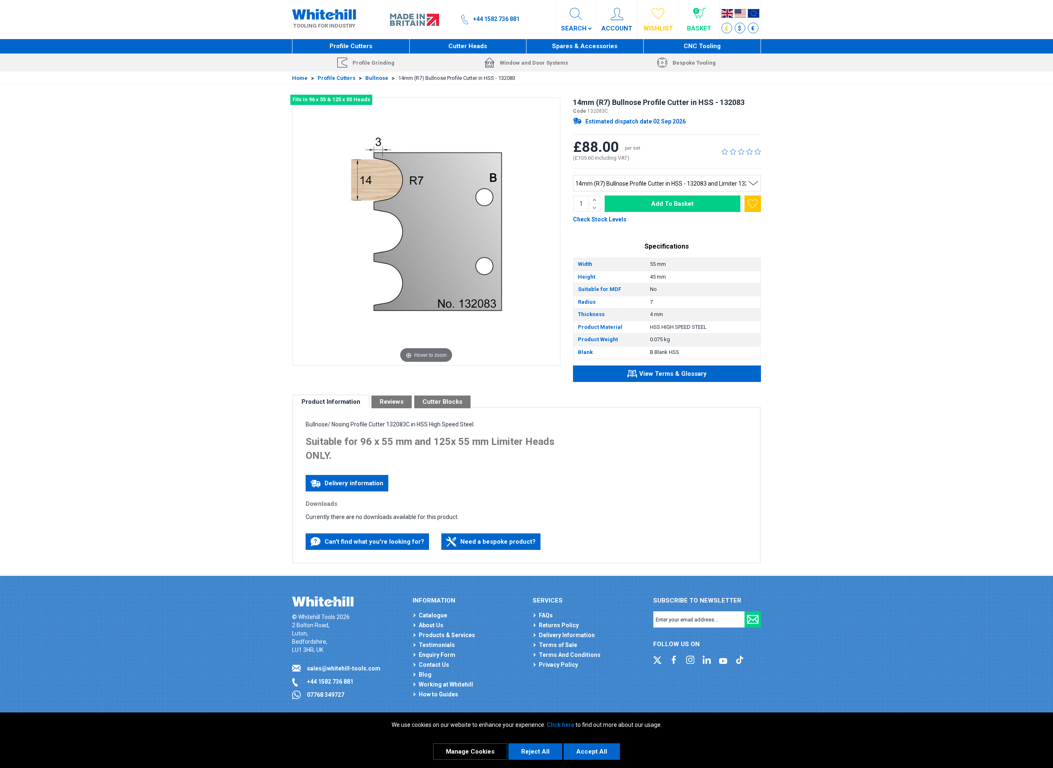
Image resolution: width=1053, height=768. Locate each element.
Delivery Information (567, 635)
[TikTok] (739, 659)
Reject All (535, 751)
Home (300, 78)
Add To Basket (672, 203)
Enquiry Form (437, 655)
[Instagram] (690, 659)
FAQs (546, 615)
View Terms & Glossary (673, 373)
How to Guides (438, 694)
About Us (431, 625)
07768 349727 (325, 694)
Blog (425, 674)
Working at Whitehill (446, 684)
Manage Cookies (470, 751)
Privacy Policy (558, 664)
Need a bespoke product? (498, 541)
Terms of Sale (558, 645)
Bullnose (376, 78)
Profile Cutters (350, 46)
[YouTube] (723, 659)
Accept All (591, 751)
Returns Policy (559, 625)
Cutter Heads (467, 46)
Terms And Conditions (570, 655)
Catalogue (433, 615)
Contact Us (434, 664)
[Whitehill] (324, 14)
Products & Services (447, 635)
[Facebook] (674, 659)
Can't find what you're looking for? (374, 541)
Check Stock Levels (599, 219)
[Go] (753, 619)
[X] (657, 659)
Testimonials (437, 645)
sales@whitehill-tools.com (343, 668)
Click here (560, 724)
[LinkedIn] (707, 659)
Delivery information (354, 483)
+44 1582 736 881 (330, 681)
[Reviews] (741, 151)
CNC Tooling (702, 46)
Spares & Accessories (584, 46)
